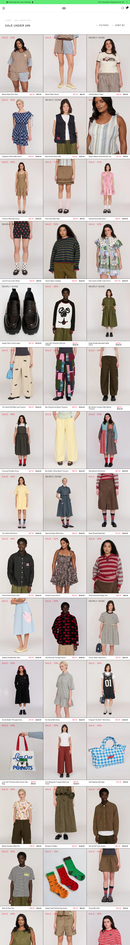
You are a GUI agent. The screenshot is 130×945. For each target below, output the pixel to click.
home (8, 21)
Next (42, 63)
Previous (1, 63)
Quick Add (21, 89)
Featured (117, 30)
